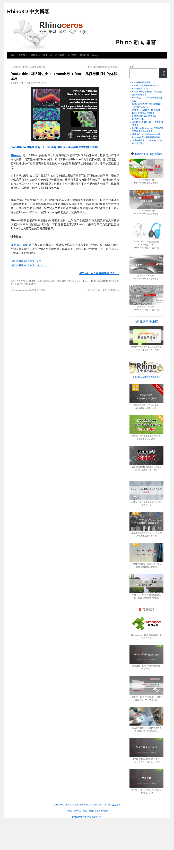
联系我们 (84, 55)
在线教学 (59, 55)
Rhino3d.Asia (39, 83)
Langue (95, 55)
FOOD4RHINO (35, 281)
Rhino (58, 281)
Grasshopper (49, 281)
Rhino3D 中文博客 (28, 11)
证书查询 (72, 55)
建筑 (64, 281)
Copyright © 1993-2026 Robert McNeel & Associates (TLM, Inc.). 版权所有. (87, 805)
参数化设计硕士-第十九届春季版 (103, 67)
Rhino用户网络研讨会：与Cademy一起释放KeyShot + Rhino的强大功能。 (145, 85)
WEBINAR (103, 281)
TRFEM (84, 281)
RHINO (69, 811)
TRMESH (93, 281)
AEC (25, 281)
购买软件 (23, 55)
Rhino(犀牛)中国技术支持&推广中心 (87, 817)
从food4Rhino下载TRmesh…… (30, 265)
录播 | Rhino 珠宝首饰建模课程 (147, 376)
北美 (85, 811)
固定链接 (21, 284)
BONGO (77, 811)
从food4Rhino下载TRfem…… (28, 261)
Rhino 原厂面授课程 (148, 154)
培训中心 (35, 55)
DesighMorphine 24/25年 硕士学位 (28, 67)
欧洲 (91, 811)
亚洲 (106, 811)
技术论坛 (47, 55)
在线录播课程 (148, 321)
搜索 (131, 67)
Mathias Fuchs (19, 244)
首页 (13, 55)
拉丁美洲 (98, 811)
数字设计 (113, 281)
